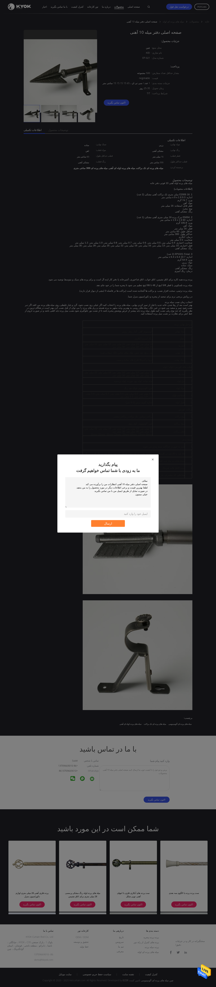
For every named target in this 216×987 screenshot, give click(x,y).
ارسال (108, 523)
